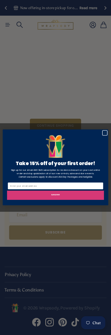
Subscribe (55, 195)
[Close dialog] (104, 133)
